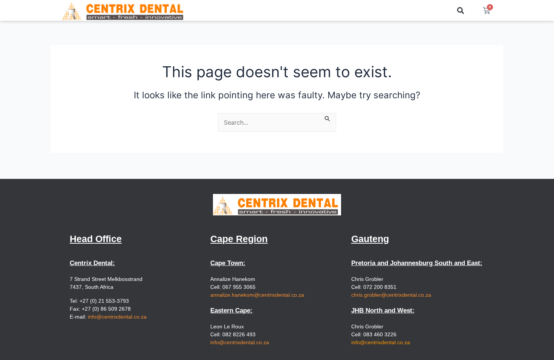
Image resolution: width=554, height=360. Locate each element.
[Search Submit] (327, 117)
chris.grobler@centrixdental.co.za (391, 295)
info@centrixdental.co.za (117, 317)
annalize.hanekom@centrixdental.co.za (257, 295)
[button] (461, 10)
